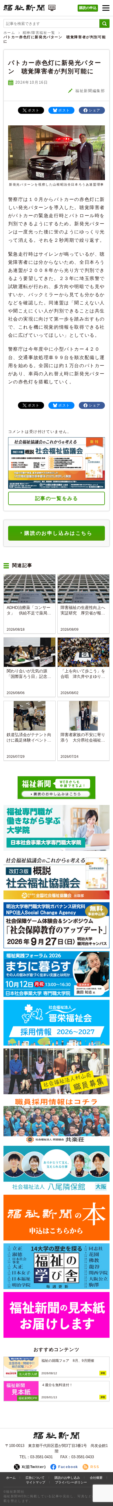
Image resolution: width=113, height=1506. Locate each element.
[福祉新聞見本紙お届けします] (56, 1315)
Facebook (68, 1467)
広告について (35, 1477)
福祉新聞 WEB (29, 9)
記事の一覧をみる (56, 498)
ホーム (9, 32)
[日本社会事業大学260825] (56, 974)
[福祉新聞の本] (56, 1217)
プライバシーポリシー (71, 1482)
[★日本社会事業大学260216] (56, 828)
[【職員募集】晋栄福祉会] (56, 1023)
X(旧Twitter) (34, 1467)
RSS (94, 1467)
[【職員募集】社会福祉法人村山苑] (56, 1071)
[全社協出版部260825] (56, 876)
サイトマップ (35, 1482)
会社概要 (96, 1477)
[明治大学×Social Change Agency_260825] (56, 925)
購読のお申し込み (67, 1477)
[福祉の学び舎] (56, 1266)
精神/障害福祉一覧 (39, 32)
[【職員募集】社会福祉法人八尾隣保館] (56, 1169)
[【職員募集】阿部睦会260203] (56, 1120)
